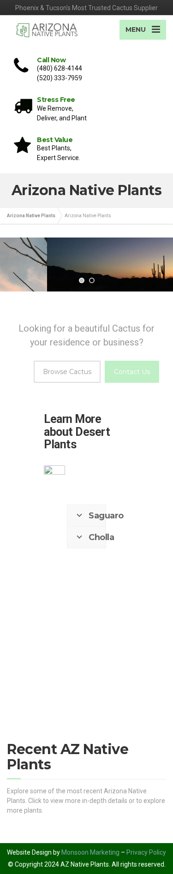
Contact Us (132, 372)
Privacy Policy (146, 852)
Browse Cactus (67, 372)
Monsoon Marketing (90, 852)
